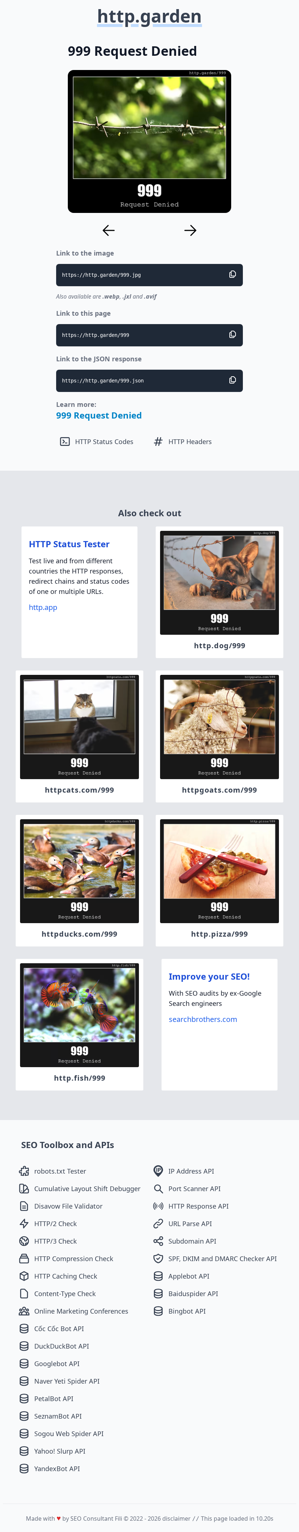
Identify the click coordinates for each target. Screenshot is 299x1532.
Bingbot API (187, 1311)
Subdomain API (192, 1241)
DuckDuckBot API (61, 1346)
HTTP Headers (190, 441)
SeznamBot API (58, 1416)
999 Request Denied (99, 415)
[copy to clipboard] (232, 274)
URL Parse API (190, 1223)
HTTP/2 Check (55, 1223)
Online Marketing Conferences (81, 1311)
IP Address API (191, 1171)
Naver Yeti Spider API (67, 1381)
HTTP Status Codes (104, 441)
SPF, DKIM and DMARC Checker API (222, 1258)
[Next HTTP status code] (190, 230)
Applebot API (188, 1276)
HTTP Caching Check (65, 1276)
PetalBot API (53, 1398)
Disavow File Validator (68, 1206)
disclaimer (176, 1518)
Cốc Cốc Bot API (59, 1328)
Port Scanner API (194, 1188)
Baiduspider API (193, 1293)
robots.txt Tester (60, 1171)
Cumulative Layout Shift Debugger (87, 1188)
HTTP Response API (198, 1206)
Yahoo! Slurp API (59, 1451)
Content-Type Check (65, 1293)
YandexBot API (57, 1468)
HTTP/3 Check (55, 1241)
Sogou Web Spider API (69, 1433)
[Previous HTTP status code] (108, 230)
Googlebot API (56, 1363)
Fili (118, 1518)
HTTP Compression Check (73, 1258)
